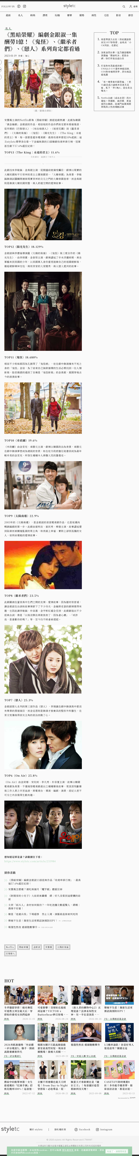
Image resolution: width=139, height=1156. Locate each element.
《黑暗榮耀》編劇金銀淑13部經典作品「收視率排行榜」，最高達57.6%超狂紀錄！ (44, 881)
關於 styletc (36, 1129)
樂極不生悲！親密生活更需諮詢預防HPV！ (118, 1009)
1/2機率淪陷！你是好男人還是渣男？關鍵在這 (119, 1046)
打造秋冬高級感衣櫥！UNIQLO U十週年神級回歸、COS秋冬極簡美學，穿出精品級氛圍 (116, 70)
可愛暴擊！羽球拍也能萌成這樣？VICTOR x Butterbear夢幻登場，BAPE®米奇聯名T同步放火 (52, 1011)
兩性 (93, 15)
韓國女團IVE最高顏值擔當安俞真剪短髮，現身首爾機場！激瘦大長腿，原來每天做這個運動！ (52, 1048)
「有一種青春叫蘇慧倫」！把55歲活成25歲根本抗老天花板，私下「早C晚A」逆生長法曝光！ (116, 86)
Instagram (106, 1129)
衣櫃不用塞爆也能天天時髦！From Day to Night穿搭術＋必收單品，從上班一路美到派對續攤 (53, 1085)
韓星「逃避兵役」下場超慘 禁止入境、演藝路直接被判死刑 (43, 914)
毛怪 (106, 15)
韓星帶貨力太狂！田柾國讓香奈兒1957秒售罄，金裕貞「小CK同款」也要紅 (116, 42)
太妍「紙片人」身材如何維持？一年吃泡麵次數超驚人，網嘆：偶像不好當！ (44, 906)
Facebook (84, 1129)
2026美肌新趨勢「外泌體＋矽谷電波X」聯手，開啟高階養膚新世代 (19, 1048)
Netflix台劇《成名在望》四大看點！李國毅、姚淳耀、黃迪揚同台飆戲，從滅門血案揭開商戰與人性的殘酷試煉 (116, 102)
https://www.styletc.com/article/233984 (30, 861)
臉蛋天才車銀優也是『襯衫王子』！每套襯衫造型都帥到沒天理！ (85, 1085)
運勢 (81, 15)
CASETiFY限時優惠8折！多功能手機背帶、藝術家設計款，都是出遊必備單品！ (118, 1085)
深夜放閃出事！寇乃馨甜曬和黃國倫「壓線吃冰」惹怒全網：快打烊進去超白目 (116, 55)
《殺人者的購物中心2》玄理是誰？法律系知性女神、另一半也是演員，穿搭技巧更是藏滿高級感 (86, 1011)
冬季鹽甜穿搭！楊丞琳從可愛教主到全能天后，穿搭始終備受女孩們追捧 (18, 1011)
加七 (27, 55)
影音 (118, 15)
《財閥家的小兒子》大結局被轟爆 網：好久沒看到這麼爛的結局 (44, 897)
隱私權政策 (68, 1150)
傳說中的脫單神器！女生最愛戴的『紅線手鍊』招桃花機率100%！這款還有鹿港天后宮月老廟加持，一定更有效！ (19, 1085)
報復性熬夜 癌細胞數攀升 (85, 1044)
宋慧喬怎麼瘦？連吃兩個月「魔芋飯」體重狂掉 (35, 889)
